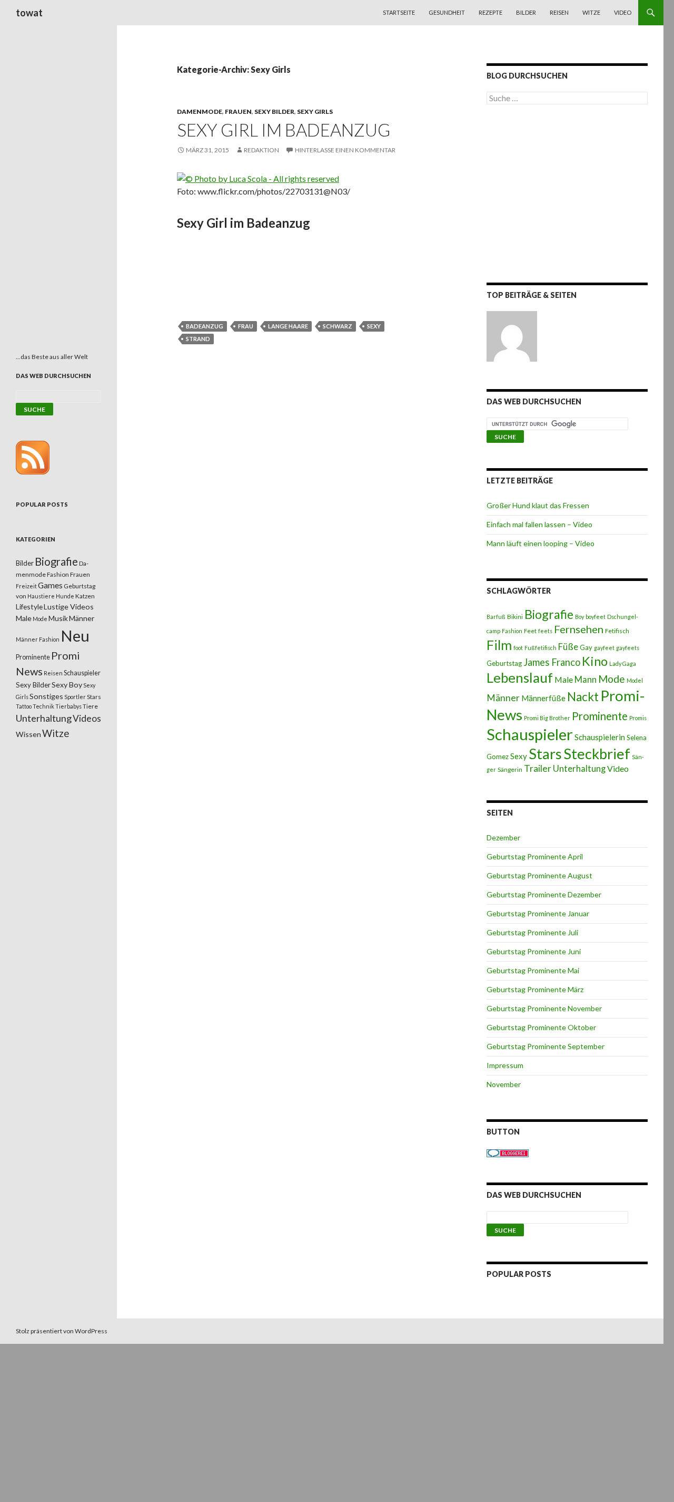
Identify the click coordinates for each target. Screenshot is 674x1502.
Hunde (65, 596)
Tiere (90, 706)
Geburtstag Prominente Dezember (544, 894)
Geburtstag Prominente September (545, 1046)
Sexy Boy (67, 684)
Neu (75, 635)
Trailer (537, 768)
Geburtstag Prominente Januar (538, 913)
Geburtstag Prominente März (535, 989)
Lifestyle (29, 606)
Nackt (583, 697)
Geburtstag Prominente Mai (533, 970)
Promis (638, 717)
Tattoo (24, 706)
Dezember (503, 837)
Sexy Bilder (274, 111)
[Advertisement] (567, 195)
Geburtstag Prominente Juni (534, 951)
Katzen (85, 596)
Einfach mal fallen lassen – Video (539, 524)
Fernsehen (578, 629)
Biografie (548, 614)
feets (545, 630)
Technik (43, 706)
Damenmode (199, 111)
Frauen (238, 111)
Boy (579, 616)
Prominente (600, 716)
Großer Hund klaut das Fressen (538, 505)
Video (622, 12)
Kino (595, 661)
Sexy (374, 326)
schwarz (337, 326)
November (504, 1084)
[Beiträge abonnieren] (32, 457)
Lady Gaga (622, 663)
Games (50, 585)
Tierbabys (68, 706)
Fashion (512, 630)
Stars (545, 753)
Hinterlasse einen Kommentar (345, 150)
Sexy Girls (315, 111)
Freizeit (26, 586)
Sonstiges (46, 696)
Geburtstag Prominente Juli (532, 932)
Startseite (399, 12)
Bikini (515, 617)
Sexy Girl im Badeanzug (283, 129)
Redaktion (261, 150)
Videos (87, 718)
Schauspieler (530, 734)
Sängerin (510, 769)
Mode (611, 679)
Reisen (559, 12)
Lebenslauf (520, 678)
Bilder (526, 12)
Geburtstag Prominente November (544, 1008)
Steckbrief (596, 753)
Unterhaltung (579, 768)
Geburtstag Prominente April (535, 856)
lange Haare (288, 326)
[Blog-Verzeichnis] (508, 1152)
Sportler (75, 696)
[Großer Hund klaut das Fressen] (512, 336)
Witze (591, 12)
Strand (198, 338)
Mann (585, 679)
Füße (568, 647)
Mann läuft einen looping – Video (540, 543)
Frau (245, 326)
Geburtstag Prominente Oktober (541, 1027)
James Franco (551, 662)
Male (563, 679)
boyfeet (596, 616)
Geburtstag (504, 663)
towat (29, 12)
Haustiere (41, 596)
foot (518, 647)
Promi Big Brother (547, 717)
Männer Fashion (38, 639)
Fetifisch (617, 631)
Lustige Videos (69, 606)
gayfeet (604, 647)
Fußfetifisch (540, 647)
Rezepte (490, 12)
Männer (503, 697)
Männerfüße (543, 698)
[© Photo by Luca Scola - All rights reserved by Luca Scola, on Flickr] (258, 177)
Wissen (28, 734)
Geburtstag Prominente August (539, 875)
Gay (586, 647)
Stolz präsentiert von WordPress (61, 1331)
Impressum (505, 1065)
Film (499, 645)
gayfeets (627, 647)
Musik (58, 618)
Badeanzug (204, 326)
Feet (530, 631)
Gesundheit (447, 12)
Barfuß (496, 616)
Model (635, 680)
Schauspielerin (599, 737)
